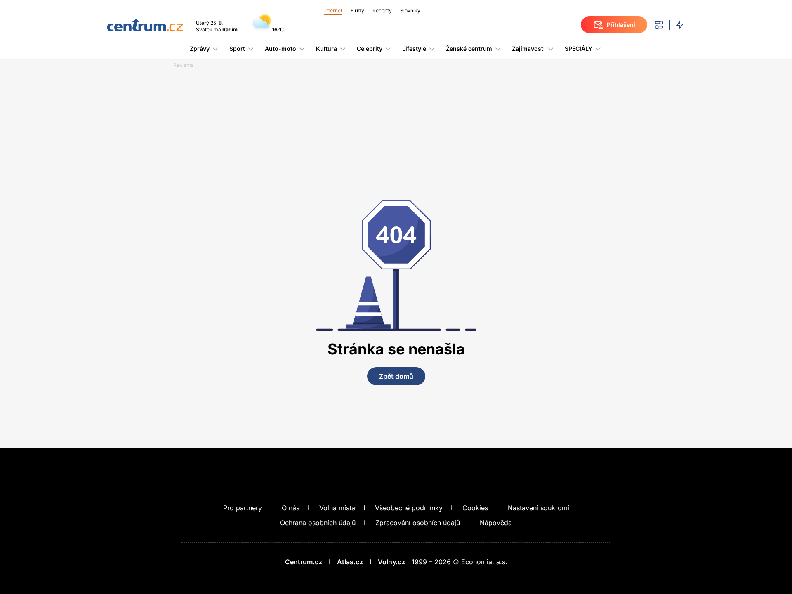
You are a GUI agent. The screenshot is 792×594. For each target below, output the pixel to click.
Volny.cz (391, 562)
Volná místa (337, 508)
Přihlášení (621, 24)
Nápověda (496, 523)
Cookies (475, 508)
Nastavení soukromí (538, 508)
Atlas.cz (350, 562)
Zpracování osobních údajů (417, 523)
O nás (290, 508)
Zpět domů (396, 376)
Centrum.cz (303, 562)
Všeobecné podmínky (409, 508)
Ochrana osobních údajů (318, 523)
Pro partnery (242, 508)
